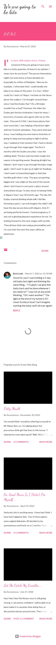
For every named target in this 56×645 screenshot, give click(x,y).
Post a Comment (24, 618)
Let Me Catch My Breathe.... (23, 585)
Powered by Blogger (30, 636)
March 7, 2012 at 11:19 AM (38, 273)
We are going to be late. (20, 9)
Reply (16, 310)
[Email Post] (5, 250)
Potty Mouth (12, 408)
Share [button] (45, 250)
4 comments (21, 441)
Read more (45, 441)
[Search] (43, 5)
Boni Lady (18, 273)
